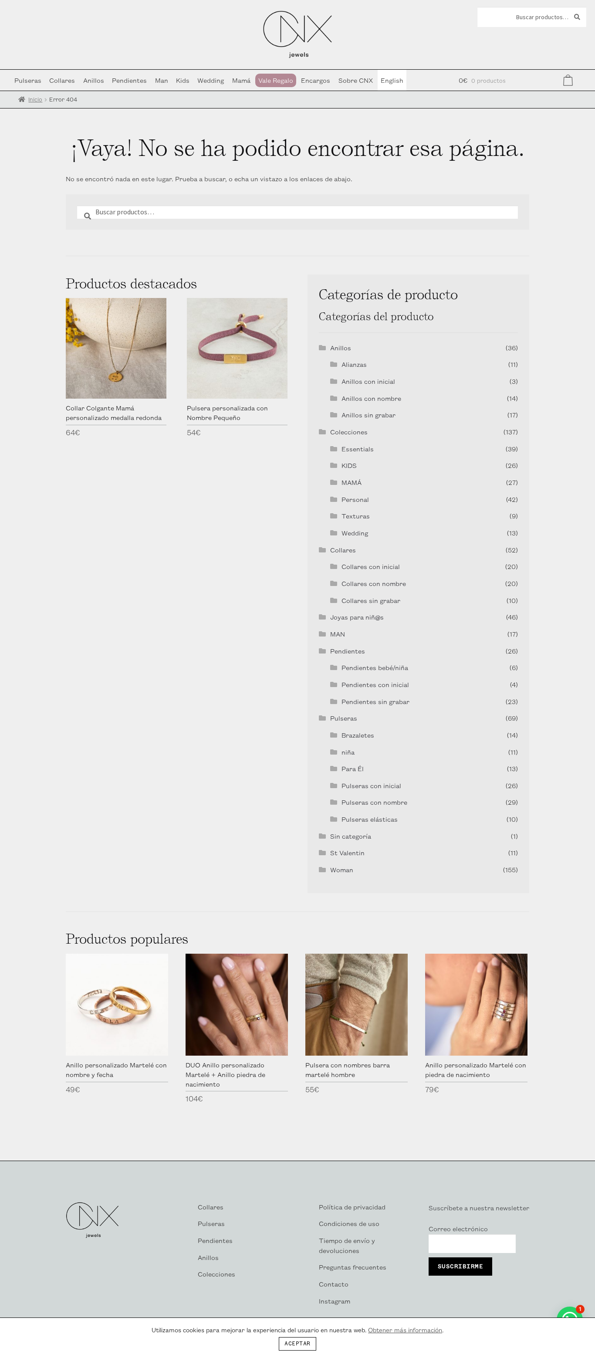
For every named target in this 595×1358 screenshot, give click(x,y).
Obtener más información (405, 1330)
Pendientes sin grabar (375, 701)
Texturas (355, 515)
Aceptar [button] (297, 1344)
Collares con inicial (370, 566)
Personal (355, 499)
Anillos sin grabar (368, 414)
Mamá (241, 80)
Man (161, 80)
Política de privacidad (352, 1206)
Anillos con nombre (371, 398)
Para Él (352, 768)
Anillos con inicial (368, 381)
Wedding (210, 80)
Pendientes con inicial (375, 684)
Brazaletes (357, 735)
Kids (182, 80)
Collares (62, 80)
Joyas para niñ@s (357, 617)
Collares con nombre (373, 583)
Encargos (315, 80)
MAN (337, 634)
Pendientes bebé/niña (374, 667)
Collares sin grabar (370, 600)
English (392, 80)
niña (348, 752)
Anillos (93, 80)
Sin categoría (350, 836)
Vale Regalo (275, 80)
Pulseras (27, 80)
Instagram (334, 1301)
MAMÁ (351, 482)
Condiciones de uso (349, 1223)
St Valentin (347, 852)
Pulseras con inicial (371, 785)
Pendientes (129, 80)
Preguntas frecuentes (352, 1267)
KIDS (349, 465)
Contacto (333, 1284)
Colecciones (349, 431)
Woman (341, 869)
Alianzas (354, 364)
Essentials (357, 448)
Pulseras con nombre (374, 802)
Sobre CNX (355, 80)
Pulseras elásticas (369, 819)
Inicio (35, 99)
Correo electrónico (458, 1228)
